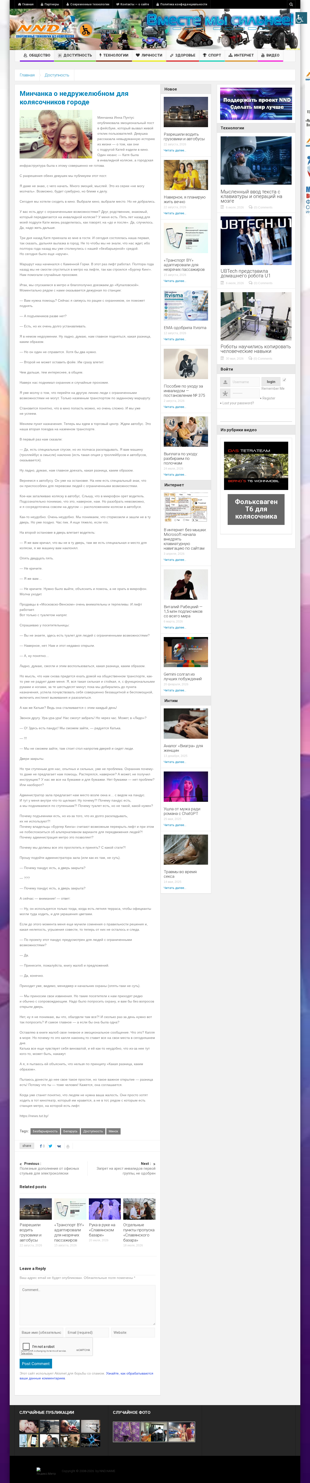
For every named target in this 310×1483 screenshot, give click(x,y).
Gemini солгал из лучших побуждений (183, 676)
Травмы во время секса (180, 874)
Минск (113, 1131)
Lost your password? (238, 403)
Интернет (244, 55)
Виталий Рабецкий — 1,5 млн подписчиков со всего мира (183, 611)
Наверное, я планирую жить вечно (185, 199)
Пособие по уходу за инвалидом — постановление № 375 (184, 391)
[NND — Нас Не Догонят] (54, 29)
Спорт (214, 55)
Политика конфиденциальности (183, 4)
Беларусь (70, 1131)
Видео (272, 55)
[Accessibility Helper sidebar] (301, 18)
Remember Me (273, 388)
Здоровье (185, 55)
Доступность (77, 55)
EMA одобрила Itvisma (185, 327)
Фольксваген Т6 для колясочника (256, 509)
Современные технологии (89, 4)
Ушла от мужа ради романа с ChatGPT (182, 811)
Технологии (115, 55)
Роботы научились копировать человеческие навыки (256, 349)
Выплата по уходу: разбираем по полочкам (181, 458)
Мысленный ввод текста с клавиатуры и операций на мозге (251, 196)
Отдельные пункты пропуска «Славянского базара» (139, 1232)
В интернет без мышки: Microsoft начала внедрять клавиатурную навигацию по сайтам (185, 539)
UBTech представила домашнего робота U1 (246, 273)
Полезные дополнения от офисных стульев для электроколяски (49, 1168)
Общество (39, 55)
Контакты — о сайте (134, 4)
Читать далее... (175, 150)
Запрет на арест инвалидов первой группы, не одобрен (126, 1168)
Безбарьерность (45, 1131)
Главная (27, 4)
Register (269, 398)
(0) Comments (263, 207)
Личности (151, 55)
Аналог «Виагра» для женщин (183, 748)
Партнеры (52, 4)
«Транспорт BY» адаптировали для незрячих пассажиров (69, 1232)
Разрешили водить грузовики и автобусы (30, 1232)
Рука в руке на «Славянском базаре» (102, 1229)
